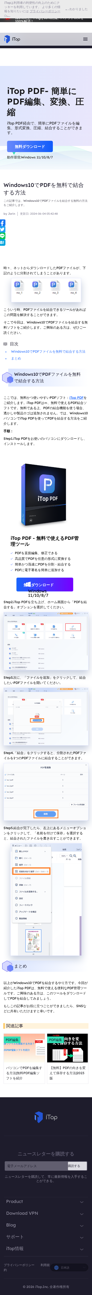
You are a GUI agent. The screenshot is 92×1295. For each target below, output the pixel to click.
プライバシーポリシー (19, 1265)
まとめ (16, 358)
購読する (74, 1166)
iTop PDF (76, 397)
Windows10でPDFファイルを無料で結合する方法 (48, 351)
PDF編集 (12, 1040)
